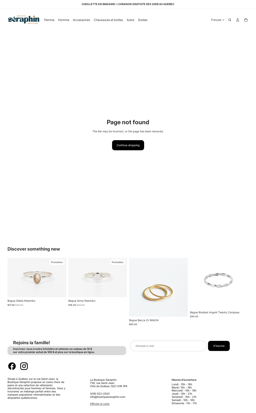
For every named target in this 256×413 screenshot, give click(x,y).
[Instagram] (23, 366)
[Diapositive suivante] (60, 278)
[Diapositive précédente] (13, 278)
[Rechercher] (230, 20)
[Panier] (246, 20)
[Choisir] (60, 291)
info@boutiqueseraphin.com (107, 396)
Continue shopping (128, 145)
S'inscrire (219, 345)
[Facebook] (11, 366)
